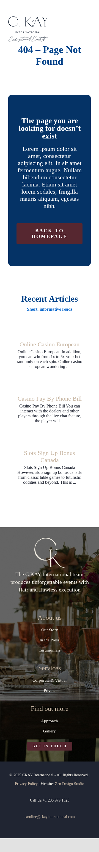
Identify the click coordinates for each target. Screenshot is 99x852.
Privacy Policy (26, 784)
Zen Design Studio (69, 784)
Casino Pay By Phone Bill (50, 398)
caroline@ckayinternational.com (49, 817)
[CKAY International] (28, 18)
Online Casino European (49, 344)
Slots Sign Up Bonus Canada (49, 456)
